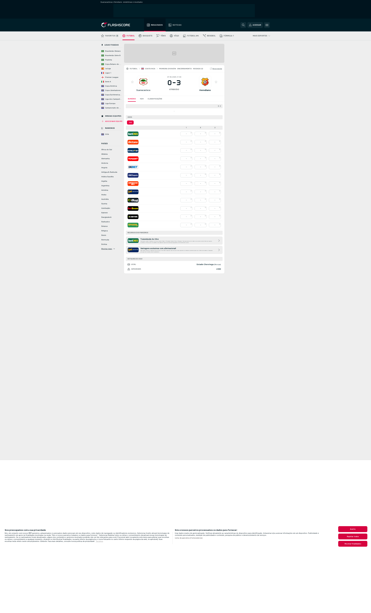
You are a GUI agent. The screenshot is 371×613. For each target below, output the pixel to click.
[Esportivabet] (133, 183)
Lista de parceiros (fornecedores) (188, 538)
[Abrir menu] (267, 25)
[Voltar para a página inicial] (117, 25)
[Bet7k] (133, 216)
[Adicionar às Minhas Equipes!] (132, 82)
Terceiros (99, 541)
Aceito (353, 529)
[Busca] (243, 25)
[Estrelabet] (133, 150)
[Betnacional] (133, 192)
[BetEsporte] (133, 175)
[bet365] (133, 134)
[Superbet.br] (133, 158)
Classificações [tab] (155, 99)
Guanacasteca (143, 90)
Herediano (205, 90)
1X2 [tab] (130, 122)
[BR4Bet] (133, 200)
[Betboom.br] (133, 208)
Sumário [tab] (132, 99)
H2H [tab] (142, 99)
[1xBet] (133, 167)
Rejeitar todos (353, 536)
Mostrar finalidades (352, 544)
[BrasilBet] (133, 225)
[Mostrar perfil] (143, 82)
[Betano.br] (133, 142)
